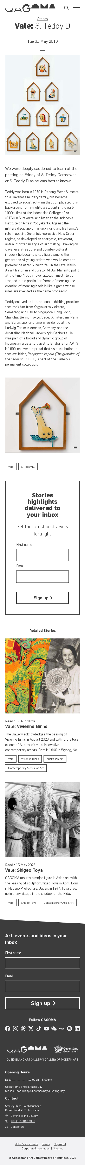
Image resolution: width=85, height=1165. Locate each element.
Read (9, 721)
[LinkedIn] (77, 1028)
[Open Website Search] (66, 8)
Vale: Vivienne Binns (26, 726)
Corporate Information (36, 1148)
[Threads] (23, 1028)
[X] (30, 1028)
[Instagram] (15, 1028)
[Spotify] (69, 1028)
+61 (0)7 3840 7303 (23, 1121)
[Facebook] (7, 1028)
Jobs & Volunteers (26, 1144)
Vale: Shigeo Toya (24, 870)
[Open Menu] (76, 8)
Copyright (60, 1144)
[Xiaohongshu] (61, 1028)
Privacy (46, 1144)
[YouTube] (46, 1028)
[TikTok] (38, 1028)
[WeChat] (54, 1028)
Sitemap (58, 1148)
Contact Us (17, 1126)
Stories (42, 19)
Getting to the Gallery (24, 1115)
